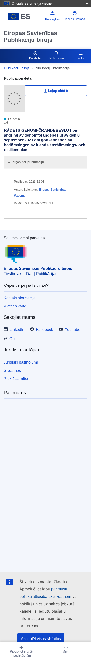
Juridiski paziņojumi (21, 362)
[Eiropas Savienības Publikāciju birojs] (19, 16)
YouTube (72, 330)
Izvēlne (80, 58)
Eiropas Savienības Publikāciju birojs (30, 36)
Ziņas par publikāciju (28, 162)
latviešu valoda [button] (75, 19)
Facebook (44, 330)
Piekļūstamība (16, 379)
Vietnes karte (15, 306)
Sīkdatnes (12, 370)
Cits (12, 339)
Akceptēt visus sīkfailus (41, 639)
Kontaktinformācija (20, 298)
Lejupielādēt (58, 91)
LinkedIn (16, 330)
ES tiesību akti (13, 120)
